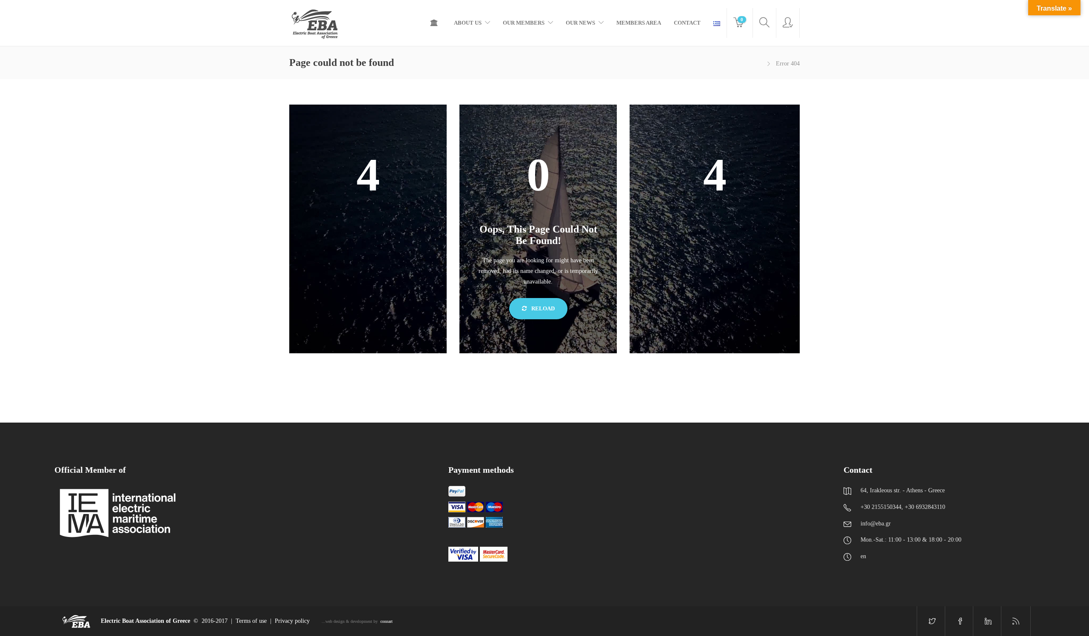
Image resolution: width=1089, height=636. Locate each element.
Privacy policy (292, 621)
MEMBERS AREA (638, 23)
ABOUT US (468, 23)
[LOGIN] (788, 23)
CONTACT (687, 23)
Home (435, 23)
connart (386, 621)
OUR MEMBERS (523, 23)
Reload (542, 308)
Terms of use (251, 621)
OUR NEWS (580, 23)
